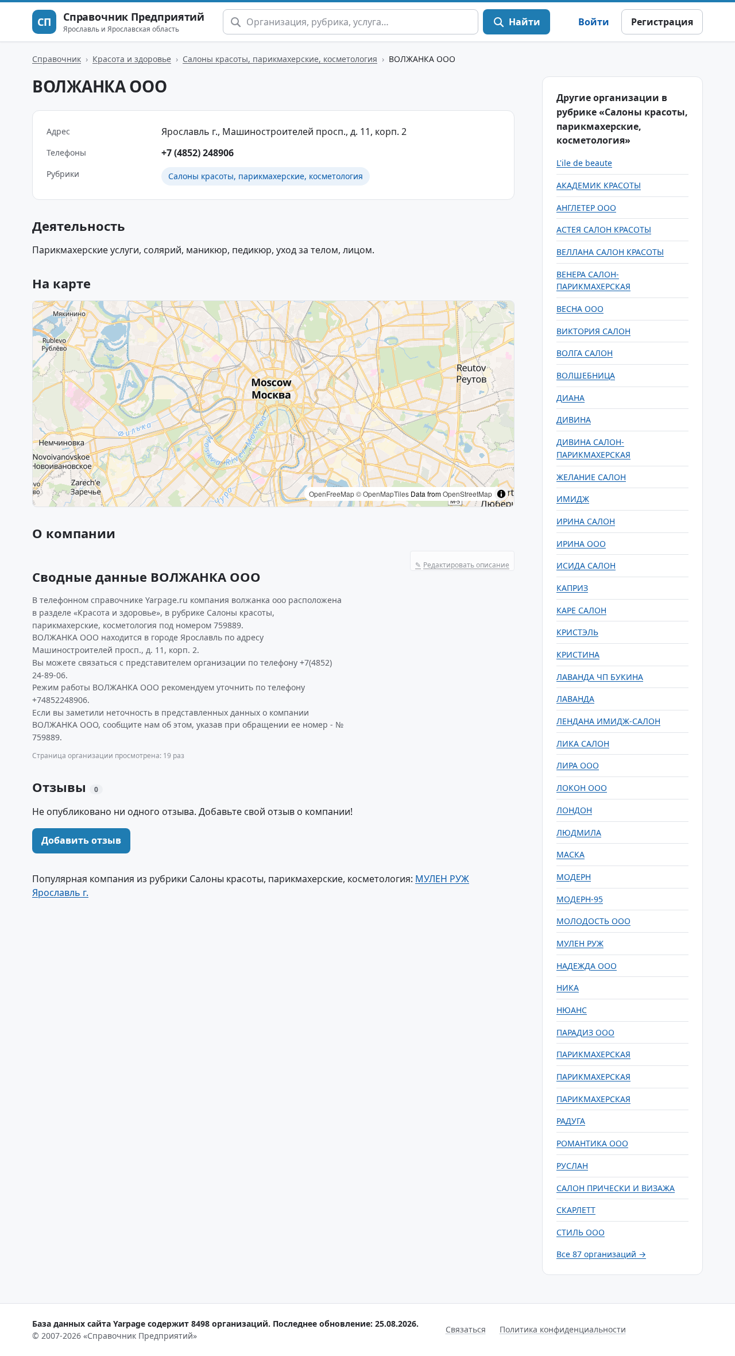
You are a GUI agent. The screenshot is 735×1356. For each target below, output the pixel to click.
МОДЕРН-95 (579, 899)
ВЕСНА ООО (580, 308)
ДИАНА (570, 397)
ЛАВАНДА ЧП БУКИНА (599, 676)
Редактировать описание (462, 565)
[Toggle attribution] (501, 494)
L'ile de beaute (584, 162)
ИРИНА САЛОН (585, 521)
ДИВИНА (573, 419)
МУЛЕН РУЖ (580, 943)
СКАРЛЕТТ (575, 1209)
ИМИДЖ (572, 498)
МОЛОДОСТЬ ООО (593, 920)
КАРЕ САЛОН (581, 610)
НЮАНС (571, 1010)
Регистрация (662, 22)
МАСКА (570, 854)
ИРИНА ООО (581, 543)
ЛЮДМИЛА (578, 832)
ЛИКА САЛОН (582, 743)
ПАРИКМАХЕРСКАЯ (593, 1054)
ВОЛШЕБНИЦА (585, 375)
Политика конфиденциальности (563, 1329)
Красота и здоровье (131, 58)
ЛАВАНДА (575, 698)
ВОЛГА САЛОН (584, 352)
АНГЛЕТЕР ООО (586, 207)
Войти (593, 22)
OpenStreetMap (467, 494)
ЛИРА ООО (577, 765)
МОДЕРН (573, 876)
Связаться (466, 1329)
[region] (273, 404)
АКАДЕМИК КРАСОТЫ (598, 185)
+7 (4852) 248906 (197, 152)
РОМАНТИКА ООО (592, 1143)
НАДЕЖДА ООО (586, 965)
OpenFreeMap (331, 494)
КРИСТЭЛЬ (577, 632)
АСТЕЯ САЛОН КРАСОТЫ (603, 229)
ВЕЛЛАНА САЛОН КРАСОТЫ (610, 251)
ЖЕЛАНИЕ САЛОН (591, 477)
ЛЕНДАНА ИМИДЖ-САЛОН (608, 721)
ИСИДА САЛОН (586, 565)
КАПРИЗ (572, 587)
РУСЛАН (572, 1165)
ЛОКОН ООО (581, 787)
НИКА (567, 987)
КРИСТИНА (577, 654)
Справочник (56, 58)
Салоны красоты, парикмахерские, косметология (280, 58)
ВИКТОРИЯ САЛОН (593, 331)
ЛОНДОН (574, 810)
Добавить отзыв (81, 840)
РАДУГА (570, 1120)
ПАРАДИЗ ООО (585, 1032)
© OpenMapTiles (382, 494)
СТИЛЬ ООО (580, 1232)
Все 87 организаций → (601, 1254)
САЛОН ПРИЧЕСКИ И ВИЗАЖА (615, 1188)
